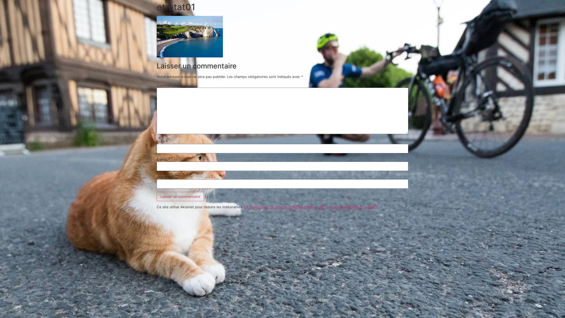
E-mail (163, 159)
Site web (164, 177)
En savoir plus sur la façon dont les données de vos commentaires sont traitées (310, 207)
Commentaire (169, 85)
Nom (162, 141)
